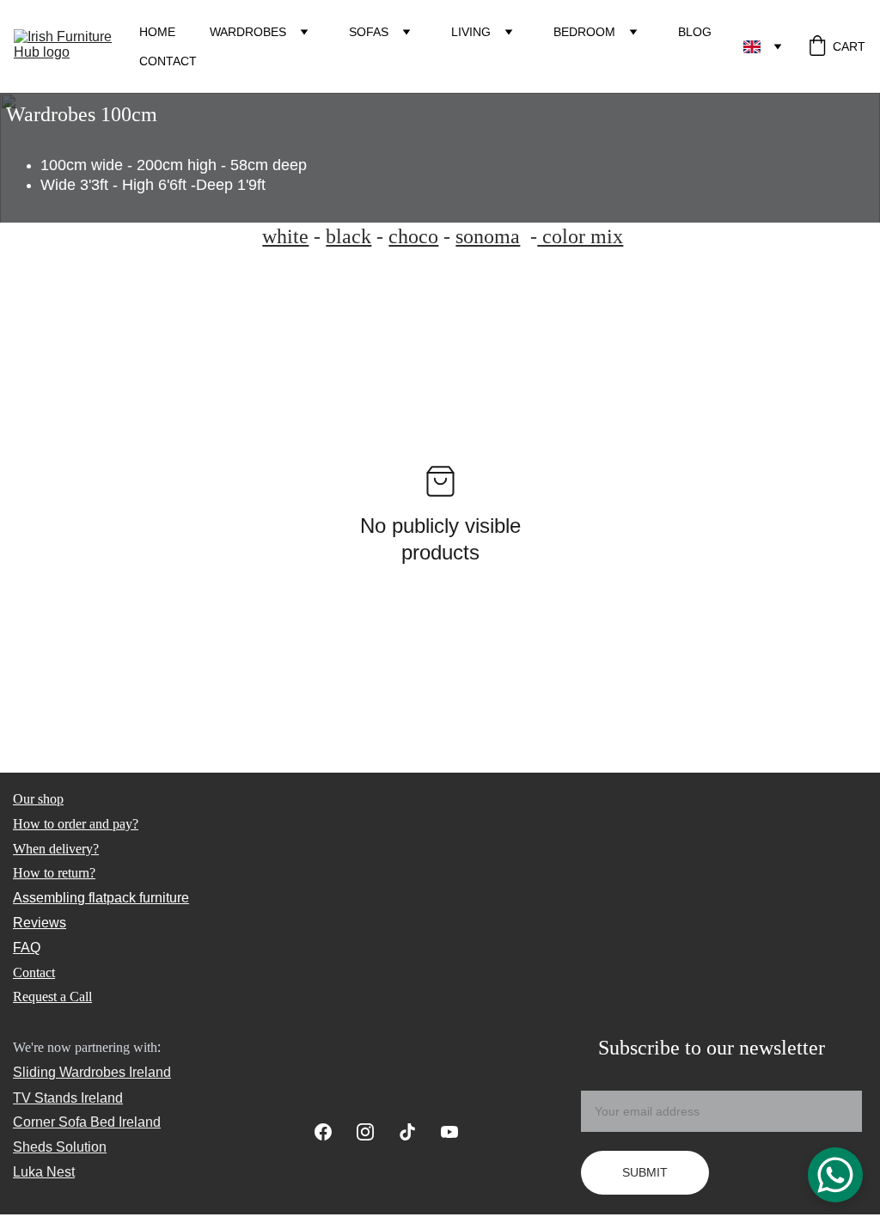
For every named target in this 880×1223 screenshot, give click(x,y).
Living (471, 32)
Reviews (39, 922)
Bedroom (584, 32)
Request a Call (52, 996)
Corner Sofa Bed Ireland (87, 1122)
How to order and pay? (75, 823)
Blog (695, 32)
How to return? (54, 872)
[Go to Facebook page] (332, 1131)
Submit (645, 1172)
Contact (168, 61)
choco (413, 236)
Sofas (368, 32)
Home (157, 32)
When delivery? (56, 848)
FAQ (26, 947)
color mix (580, 236)
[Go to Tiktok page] (416, 1131)
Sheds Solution (60, 1147)
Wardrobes (248, 32)
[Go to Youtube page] (449, 1131)
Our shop (38, 799)
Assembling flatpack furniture (101, 897)
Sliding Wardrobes (69, 1072)
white (285, 236)
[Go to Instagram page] (374, 1131)
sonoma (487, 236)
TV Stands (45, 1098)
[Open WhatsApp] (835, 1174)
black (348, 236)
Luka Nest (44, 1172)
